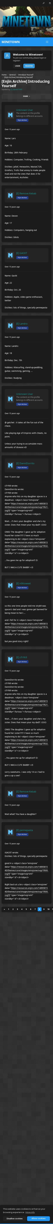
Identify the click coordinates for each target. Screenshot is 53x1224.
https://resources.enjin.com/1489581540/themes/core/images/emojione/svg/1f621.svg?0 (26, 507)
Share (25, 96)
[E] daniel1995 (16, 89)
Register (29, 66)
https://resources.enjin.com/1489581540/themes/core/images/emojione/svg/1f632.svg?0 (26, 546)
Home (4, 75)
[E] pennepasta (24, 830)
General (12, 75)
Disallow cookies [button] (15, 1218)
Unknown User (24, 110)
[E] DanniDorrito (25, 463)
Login (17, 66)
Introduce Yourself (25, 75)
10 (48, 909)
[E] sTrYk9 (21, 657)
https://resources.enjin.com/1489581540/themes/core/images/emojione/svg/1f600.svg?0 (26, 870)
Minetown (11, 42)
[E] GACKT (21, 253)
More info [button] (30, 1212)
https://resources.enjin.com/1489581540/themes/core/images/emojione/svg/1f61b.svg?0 (26, 627)
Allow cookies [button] (38, 1218)
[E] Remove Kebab (26, 193)
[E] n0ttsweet (23, 583)
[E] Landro (22, 323)
